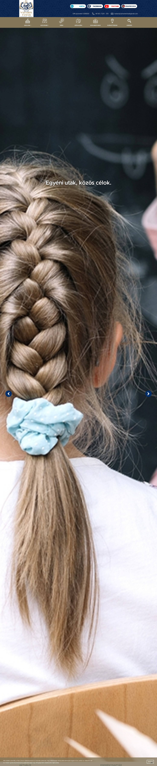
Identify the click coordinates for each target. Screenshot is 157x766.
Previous (8, 393)
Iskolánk (27, 25)
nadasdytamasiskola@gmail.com (126, 14)
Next (148, 393)
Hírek (61, 25)
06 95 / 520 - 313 (101, 14)
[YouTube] (112, 5)
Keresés (129, 25)
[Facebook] (95, 5)
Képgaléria (78, 25)
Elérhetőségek (112, 25)
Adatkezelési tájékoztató (51, 762)
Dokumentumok (95, 25)
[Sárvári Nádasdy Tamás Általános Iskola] (129, 5)
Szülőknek (44, 25)
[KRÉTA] (78, 5)
